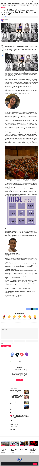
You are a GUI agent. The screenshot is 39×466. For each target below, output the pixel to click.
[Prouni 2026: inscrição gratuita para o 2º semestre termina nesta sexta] (15, 443)
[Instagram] (26, 355)
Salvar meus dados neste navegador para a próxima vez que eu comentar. (13, 343)
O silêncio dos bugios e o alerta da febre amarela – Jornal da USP (24, 448)
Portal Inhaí (6, 19)
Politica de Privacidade (17, 463)
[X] (17, 355)
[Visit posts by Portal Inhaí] (2, 20)
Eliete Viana (8, 53)
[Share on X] (7, 17)
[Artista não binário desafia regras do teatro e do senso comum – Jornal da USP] (34, 443)
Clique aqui (7, 84)
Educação (3, 7)
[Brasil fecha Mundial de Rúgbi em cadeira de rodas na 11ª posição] (26, 392)
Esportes (11, 393)
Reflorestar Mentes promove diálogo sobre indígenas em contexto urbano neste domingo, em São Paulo (16, 406)
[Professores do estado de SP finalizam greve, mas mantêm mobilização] (5, 443)
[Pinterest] (22, 355)
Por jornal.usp (7, 304)
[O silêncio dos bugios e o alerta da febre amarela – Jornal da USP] (24, 443)
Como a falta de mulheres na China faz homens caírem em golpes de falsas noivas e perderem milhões (16, 396)
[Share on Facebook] (5, 17)
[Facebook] (12, 355)
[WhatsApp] (20, 462)
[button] (35, 464)
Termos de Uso (24, 463)
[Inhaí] (4, 1)
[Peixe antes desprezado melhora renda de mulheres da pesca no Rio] (26, 402)
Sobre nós (19, 379)
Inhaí (10, 403)
